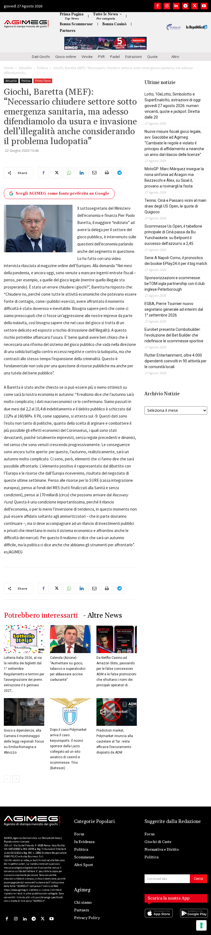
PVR (101, 56)
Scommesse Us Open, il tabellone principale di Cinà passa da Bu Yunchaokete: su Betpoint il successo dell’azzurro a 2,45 (173, 235)
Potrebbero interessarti (41, 615)
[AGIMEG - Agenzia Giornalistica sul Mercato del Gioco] (26, 24)
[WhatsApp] (68, 172)
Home (8, 68)
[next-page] (16, 779)
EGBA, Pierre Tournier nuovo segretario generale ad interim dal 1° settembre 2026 (174, 309)
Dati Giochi (41, 56)
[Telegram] (185, 6)
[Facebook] (157, 6)
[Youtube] (204, 6)
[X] (194, 6)
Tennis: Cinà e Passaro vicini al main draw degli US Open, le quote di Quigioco (175, 206)
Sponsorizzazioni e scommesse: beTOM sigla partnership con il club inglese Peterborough (175, 284)
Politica (42, 68)
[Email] (93, 172)
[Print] (106, 172)
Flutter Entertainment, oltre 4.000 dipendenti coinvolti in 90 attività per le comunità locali (176, 361)
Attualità (25, 68)
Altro (175, 56)
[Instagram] (166, 6)
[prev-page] (7, 779)
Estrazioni (133, 56)
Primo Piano (43, 81)
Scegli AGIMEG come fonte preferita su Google (62, 193)
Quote (152, 56)
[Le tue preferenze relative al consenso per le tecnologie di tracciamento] (201, 925)
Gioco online (65, 56)
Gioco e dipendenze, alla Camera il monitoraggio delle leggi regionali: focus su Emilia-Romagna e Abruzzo (24, 741)
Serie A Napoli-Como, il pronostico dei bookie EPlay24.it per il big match (176, 261)
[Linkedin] (176, 6)
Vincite (87, 56)
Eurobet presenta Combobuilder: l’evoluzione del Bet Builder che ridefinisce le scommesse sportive (174, 335)
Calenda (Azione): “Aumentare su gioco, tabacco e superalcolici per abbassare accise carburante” (67, 669)
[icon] (158, 918)
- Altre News (102, 615)
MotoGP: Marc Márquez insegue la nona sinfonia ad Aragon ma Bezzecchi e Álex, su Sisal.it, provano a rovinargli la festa (174, 177)
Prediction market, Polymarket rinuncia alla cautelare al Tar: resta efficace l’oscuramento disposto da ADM (114, 741)
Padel (115, 56)
